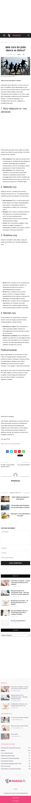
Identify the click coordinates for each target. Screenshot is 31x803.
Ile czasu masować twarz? (18, 620)
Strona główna (4, 42)
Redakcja (15, 480)
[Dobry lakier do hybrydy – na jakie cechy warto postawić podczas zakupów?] (5, 583)
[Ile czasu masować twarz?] (5, 623)
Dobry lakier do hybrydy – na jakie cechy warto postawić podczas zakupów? (20, 582)
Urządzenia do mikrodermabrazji (10, 758)
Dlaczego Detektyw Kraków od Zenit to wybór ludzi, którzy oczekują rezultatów (19, 612)
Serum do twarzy (5, 766)
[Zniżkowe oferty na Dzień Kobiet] (5, 728)
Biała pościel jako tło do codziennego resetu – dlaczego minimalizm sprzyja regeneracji (20, 592)
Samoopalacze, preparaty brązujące (11, 769)
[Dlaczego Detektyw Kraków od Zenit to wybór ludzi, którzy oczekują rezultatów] (5, 613)
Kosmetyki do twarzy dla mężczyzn (10, 748)
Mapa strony (15, 798)
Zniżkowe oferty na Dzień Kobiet (19, 726)
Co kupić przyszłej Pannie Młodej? (20, 718)
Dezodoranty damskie (7, 761)
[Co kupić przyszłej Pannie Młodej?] (5, 720)
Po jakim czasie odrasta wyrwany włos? (7, 465)
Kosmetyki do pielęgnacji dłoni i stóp (11, 763)
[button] (28, 35)
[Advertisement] (15, 16)
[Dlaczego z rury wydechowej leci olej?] (5, 516)
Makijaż (3, 750)
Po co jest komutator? (23, 465)
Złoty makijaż (14, 734)
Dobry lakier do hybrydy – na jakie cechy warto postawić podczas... (19, 688)
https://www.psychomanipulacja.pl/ (10, 443)
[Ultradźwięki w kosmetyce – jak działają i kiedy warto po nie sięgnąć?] (5, 603)
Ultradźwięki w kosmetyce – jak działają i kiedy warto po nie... (19, 705)
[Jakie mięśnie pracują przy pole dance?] (5, 499)
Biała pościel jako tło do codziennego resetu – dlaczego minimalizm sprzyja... (19, 697)
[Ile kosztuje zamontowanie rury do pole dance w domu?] (5, 507)
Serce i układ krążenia (7, 753)
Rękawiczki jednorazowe (8, 755)
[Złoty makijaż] (5, 736)
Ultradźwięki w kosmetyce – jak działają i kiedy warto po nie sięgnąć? (19, 602)
